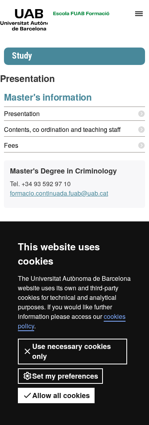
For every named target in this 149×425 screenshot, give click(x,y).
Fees (11, 145)
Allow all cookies (61, 395)
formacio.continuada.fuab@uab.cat (59, 193)
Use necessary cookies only (71, 351)
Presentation (22, 113)
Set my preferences (65, 376)
